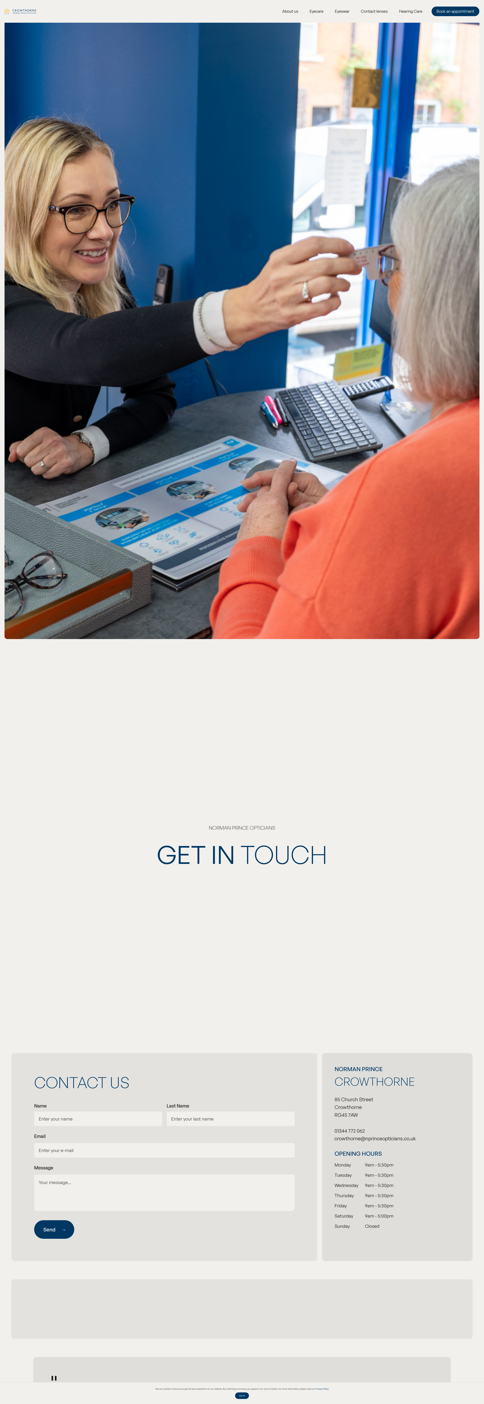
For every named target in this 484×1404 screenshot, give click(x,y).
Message (43, 1168)
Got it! (242, 1395)
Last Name (178, 1106)
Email (40, 1136)
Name (40, 1106)
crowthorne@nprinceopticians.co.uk (375, 1138)
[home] (20, 11)
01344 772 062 (350, 1131)
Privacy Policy (322, 1388)
